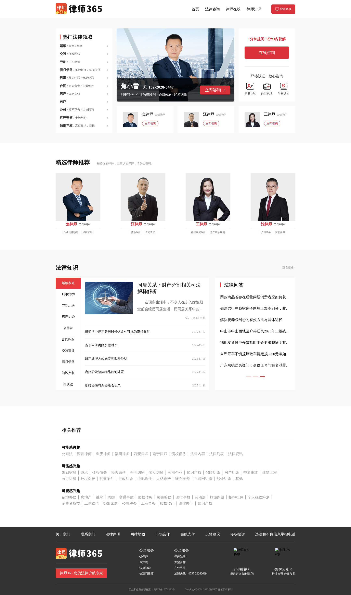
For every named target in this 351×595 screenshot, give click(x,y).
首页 (195, 9)
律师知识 (254, 9)
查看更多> (288, 267)
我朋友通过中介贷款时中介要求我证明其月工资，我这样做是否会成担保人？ (255, 365)
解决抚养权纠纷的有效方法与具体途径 (251, 343)
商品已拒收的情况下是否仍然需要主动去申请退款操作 (255, 297)
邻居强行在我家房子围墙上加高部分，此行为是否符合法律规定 (255, 331)
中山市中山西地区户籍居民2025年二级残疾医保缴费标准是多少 (255, 354)
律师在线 (233, 9)
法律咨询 (212, 9)
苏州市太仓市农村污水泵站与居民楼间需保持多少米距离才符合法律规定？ (255, 308)
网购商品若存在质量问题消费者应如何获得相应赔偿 (255, 320)
